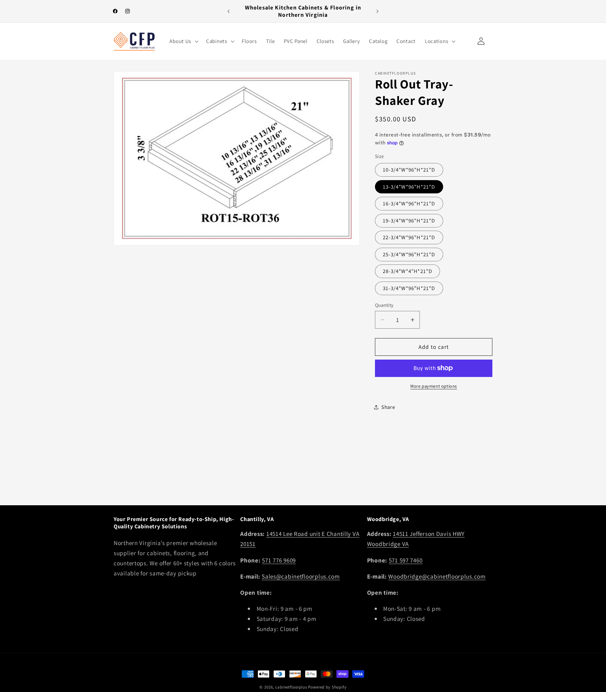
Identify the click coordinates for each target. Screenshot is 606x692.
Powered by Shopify (327, 687)
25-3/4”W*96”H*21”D (409, 254)
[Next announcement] (377, 11)
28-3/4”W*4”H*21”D (407, 271)
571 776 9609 (279, 560)
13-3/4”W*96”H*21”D (409, 186)
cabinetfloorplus (291, 687)
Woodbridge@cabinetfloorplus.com (436, 576)
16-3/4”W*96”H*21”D (409, 203)
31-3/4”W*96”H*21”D (409, 288)
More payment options (433, 386)
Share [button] (388, 407)
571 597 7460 (406, 560)
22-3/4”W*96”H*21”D (409, 237)
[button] (183, 41)
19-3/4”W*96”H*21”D (409, 220)
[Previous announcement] (228, 11)
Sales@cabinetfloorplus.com (301, 576)
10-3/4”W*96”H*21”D (409, 169)
